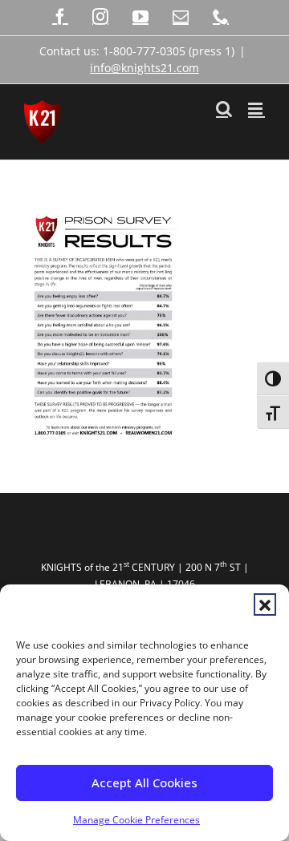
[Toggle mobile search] (224, 108)
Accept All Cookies (144, 782)
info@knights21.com (144, 67)
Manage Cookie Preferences (136, 820)
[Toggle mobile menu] (256, 108)
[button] (265, 604)
